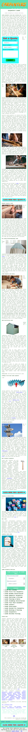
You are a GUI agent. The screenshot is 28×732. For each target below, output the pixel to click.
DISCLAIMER (24, 8)
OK (21, 731)
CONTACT (21, 8)
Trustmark (13, 417)
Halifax (24, 696)
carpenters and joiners (12, 470)
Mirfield (10, 694)
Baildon (3, 696)
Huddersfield (13, 696)
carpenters (4, 34)
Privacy (25, 721)
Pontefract (4, 695)
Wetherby (24, 693)
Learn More (15, 731)
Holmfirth (9, 693)
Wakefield (12, 697)
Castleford (4, 698)
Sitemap (2, 721)
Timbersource (5, 450)
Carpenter (4, 701)
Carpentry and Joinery (9, 316)
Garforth (18, 695)
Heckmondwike (11, 695)
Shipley (24, 694)
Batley (7, 697)
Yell (10, 401)
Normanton (10, 699)
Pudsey (18, 693)
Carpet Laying (19, 707)
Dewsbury (4, 693)
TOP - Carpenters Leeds (7, 704)
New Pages (8, 721)
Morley (14, 693)
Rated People (19, 392)
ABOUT (18, 8)
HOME (12, 8)
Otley (3, 697)
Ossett (18, 698)
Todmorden (18, 697)
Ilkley (24, 690)
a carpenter (11, 105)
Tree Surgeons (17, 706)
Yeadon (19, 696)
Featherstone (12, 698)
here (10, 437)
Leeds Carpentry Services (8, 569)
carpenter (22, 19)
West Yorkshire (20, 17)
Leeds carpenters (18, 536)
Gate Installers (10, 707)
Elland (19, 694)
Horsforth (15, 694)
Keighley (4, 699)
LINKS (15, 8)
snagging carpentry (21, 555)
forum (3, 456)
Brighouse (23, 697)
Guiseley (24, 698)
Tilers (10, 706)
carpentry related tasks (11, 566)
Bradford (24, 695)
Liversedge (4, 694)
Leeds (17, 183)
